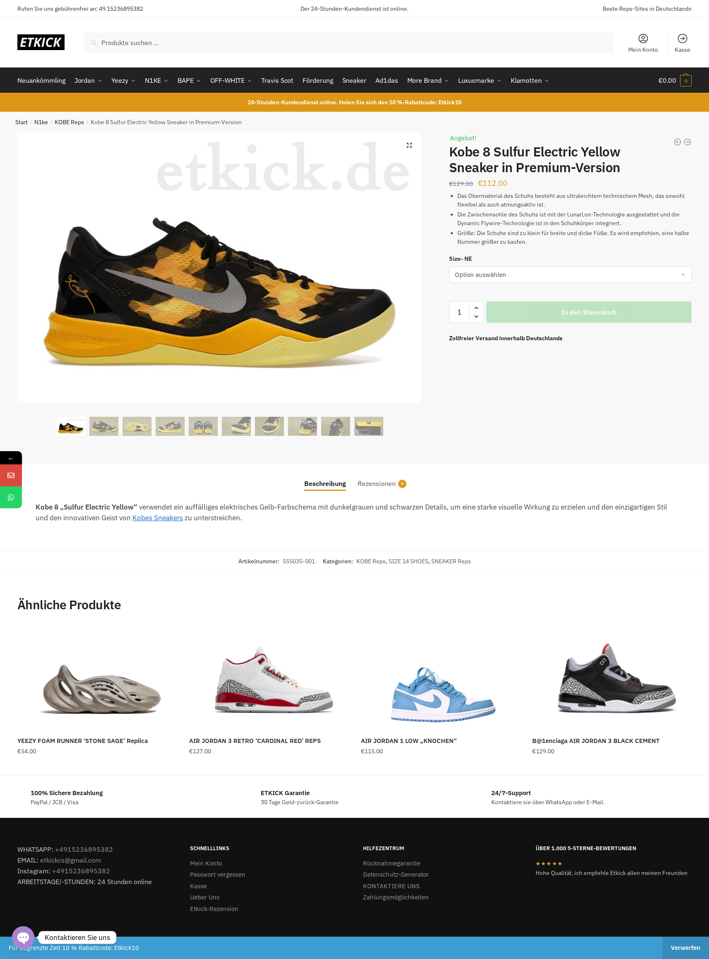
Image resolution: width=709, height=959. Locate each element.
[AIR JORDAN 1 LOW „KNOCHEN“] (440, 678)
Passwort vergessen (217, 874)
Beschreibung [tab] (325, 483)
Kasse (682, 49)
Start (21, 122)
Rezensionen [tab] (377, 483)
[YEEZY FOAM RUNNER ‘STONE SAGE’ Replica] (97, 678)
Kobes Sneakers (157, 517)
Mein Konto (643, 49)
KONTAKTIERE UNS (391, 886)
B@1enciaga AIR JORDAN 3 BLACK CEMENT (596, 741)
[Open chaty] (23, 937)
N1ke (41, 122)
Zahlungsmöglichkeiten (396, 897)
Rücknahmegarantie (391, 863)
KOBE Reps (69, 122)
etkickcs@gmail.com (70, 860)
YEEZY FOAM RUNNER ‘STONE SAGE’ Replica (82, 741)
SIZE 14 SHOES (408, 561)
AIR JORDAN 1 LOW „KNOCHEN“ (409, 741)
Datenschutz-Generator (396, 874)
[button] (409, 145)
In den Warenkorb (589, 312)
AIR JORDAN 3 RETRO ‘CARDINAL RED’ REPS (255, 741)
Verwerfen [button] (685, 948)
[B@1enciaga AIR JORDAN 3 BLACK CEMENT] (612, 678)
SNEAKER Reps (451, 561)
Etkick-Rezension (214, 909)
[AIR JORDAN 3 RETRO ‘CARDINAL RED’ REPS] (268, 678)
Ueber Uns (204, 897)
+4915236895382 (84, 849)
